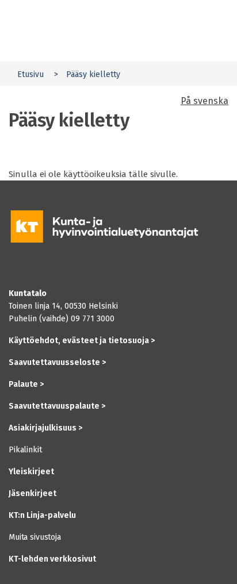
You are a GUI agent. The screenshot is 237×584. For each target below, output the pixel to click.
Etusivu (30, 74)
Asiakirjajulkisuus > (45, 428)
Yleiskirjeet (31, 472)
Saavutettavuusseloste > (57, 362)
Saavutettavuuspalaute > (57, 406)
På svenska (204, 100)
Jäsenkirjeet (32, 493)
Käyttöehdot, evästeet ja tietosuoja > (82, 340)
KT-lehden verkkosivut (52, 559)
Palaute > (26, 384)
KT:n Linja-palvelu (42, 515)
